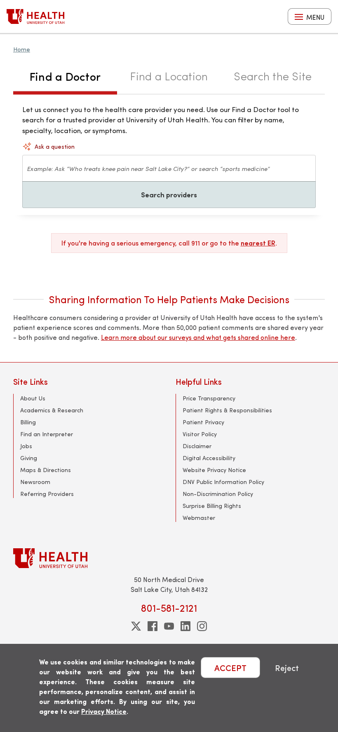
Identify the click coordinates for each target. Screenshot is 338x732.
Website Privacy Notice (214, 470)
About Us (32, 398)
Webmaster (199, 518)
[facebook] (152, 626)
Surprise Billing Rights (212, 506)
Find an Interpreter (46, 434)
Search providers (169, 194)
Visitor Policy (200, 434)
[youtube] (169, 626)
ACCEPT (230, 667)
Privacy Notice (104, 711)
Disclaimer (197, 446)
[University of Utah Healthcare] (169, 558)
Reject (287, 667)
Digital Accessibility (209, 458)
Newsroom (35, 482)
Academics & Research (51, 410)
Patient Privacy (203, 422)
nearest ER (258, 243)
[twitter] (136, 626)
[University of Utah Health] (35, 16)
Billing (28, 422)
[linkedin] (185, 626)
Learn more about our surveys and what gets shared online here (198, 337)
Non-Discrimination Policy (218, 494)
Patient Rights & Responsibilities (227, 410)
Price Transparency (209, 398)
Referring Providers (47, 494)
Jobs (26, 446)
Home (21, 49)
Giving (28, 458)
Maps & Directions (45, 470)
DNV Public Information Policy (223, 482)
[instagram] (202, 626)
